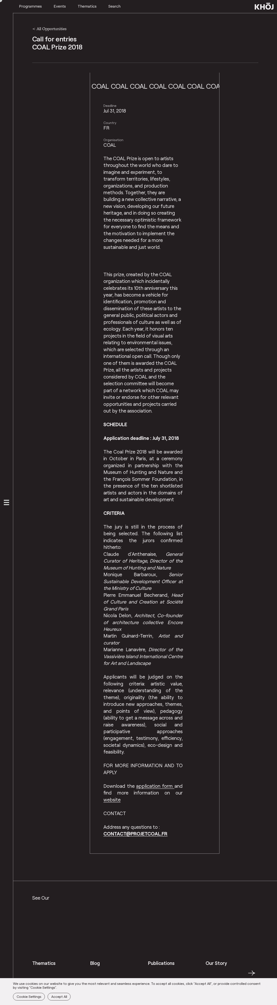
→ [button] (252, 975)
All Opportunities (51, 28)
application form (155, 786)
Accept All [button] (59, 996)
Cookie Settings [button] (29, 996)
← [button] (36, 975)
